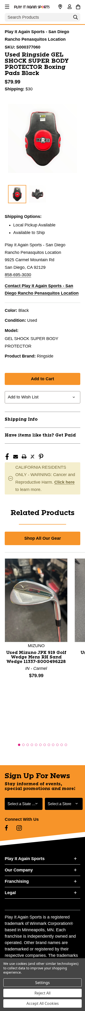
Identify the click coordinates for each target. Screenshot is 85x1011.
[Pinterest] (41, 456)
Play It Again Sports (25, 858)
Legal (10, 892)
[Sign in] (69, 7)
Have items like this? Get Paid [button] (40, 435)
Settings (42, 982)
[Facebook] (7, 456)
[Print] (24, 456)
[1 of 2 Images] (17, 194)
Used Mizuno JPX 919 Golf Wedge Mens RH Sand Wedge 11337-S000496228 (36, 657)
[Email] (15, 456)
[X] (32, 456)
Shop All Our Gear (42, 538)
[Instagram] (19, 828)
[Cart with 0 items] (78, 6)
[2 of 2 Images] (37, 194)
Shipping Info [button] (21, 419)
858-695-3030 (18, 274)
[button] (7, 6)
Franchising (17, 881)
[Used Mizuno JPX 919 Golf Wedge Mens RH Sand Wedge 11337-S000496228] (36, 599)
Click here (64, 482)
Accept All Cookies (42, 1003)
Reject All (42, 993)
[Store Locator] (60, 7)
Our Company (19, 870)
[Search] (75, 18)
